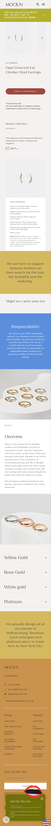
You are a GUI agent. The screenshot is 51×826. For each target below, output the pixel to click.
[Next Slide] (42, 37)
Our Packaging (38, 740)
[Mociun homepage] (14, 4)
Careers (8, 754)
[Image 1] (40, 48)
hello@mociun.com (17, 689)
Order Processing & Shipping (13, 748)
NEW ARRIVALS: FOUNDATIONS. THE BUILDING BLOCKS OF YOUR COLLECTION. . (21, 15)
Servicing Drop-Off (17, 694)
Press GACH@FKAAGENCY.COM (20, 701)
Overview (13, 436)
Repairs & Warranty (9, 733)
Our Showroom (38, 728)
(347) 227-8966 (14, 685)
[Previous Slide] (9, 37)
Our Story (38, 721)
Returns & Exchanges (9, 740)
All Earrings (11, 63)
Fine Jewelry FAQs (12, 727)
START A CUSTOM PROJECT (25, 91)
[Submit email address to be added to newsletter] (40, 806)
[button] (38, 4)
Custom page (35, 109)
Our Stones (38, 734)
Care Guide (9, 721)
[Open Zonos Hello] (45, 820)
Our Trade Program (38, 755)
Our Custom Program (38, 748)
